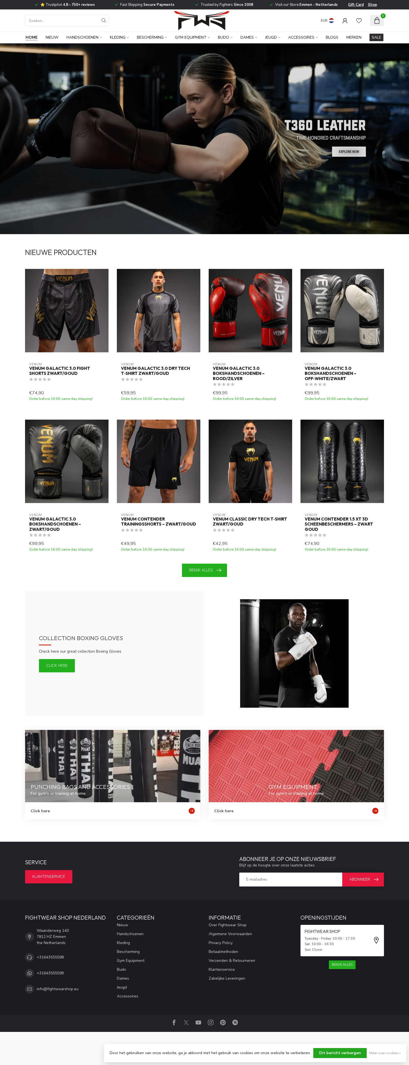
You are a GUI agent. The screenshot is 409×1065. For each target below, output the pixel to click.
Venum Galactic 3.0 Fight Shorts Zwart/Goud (59, 371)
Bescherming (150, 37)
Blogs (332, 37)
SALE (376, 37)
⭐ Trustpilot (67, 4)
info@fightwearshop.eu (57, 989)
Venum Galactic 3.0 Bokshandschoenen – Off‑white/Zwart (330, 373)
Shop (372, 4)
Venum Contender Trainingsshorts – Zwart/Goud (158, 522)
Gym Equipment (190, 37)
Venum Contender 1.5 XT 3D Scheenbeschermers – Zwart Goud (339, 524)
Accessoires (301, 37)
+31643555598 (50, 957)
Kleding (117, 37)
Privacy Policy (221, 942)
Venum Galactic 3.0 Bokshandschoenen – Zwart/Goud (55, 524)
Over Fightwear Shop (228, 925)
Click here (57, 665)
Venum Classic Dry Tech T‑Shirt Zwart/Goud (250, 522)
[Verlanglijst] (359, 20)
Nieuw (52, 37)
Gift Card (356, 4)
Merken (353, 37)
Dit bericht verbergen (340, 1053)
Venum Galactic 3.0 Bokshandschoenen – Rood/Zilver (239, 373)
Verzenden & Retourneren (232, 960)
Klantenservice (48, 876)
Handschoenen (82, 37)
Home (32, 37)
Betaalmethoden (223, 951)
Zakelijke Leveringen (227, 978)
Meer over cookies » (385, 1053)
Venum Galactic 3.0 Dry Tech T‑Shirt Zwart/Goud (155, 371)
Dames (247, 37)
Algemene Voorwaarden (230, 934)
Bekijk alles (201, 570)
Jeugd (271, 37)
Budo (223, 37)
